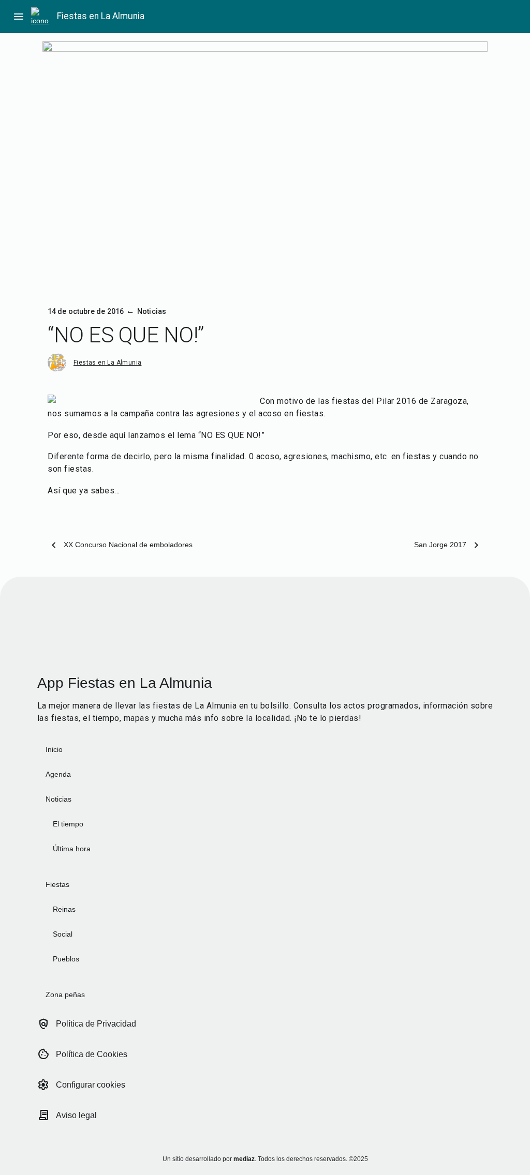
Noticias (151, 311)
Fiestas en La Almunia (100, 16)
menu (18, 16)
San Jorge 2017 (440, 544)
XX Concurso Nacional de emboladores (128, 544)
